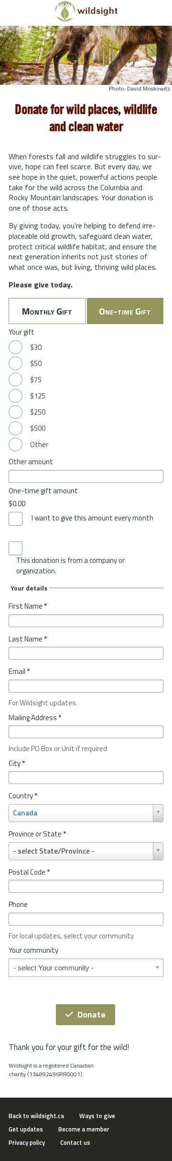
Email (19, 671)
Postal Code (29, 871)
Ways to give (97, 1115)
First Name (28, 606)
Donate (91, 1014)
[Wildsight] (86, 19)
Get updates (26, 1129)
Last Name (28, 638)
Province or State (37, 833)
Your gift (21, 331)
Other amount (31, 461)
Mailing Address (35, 717)
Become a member (83, 1129)
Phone (18, 904)
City (17, 763)
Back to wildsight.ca (36, 1115)
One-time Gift (125, 311)
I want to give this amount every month (92, 518)
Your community (33, 950)
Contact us (75, 1142)
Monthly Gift (47, 311)
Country (23, 795)
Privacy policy (27, 1142)
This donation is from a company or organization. (70, 565)
